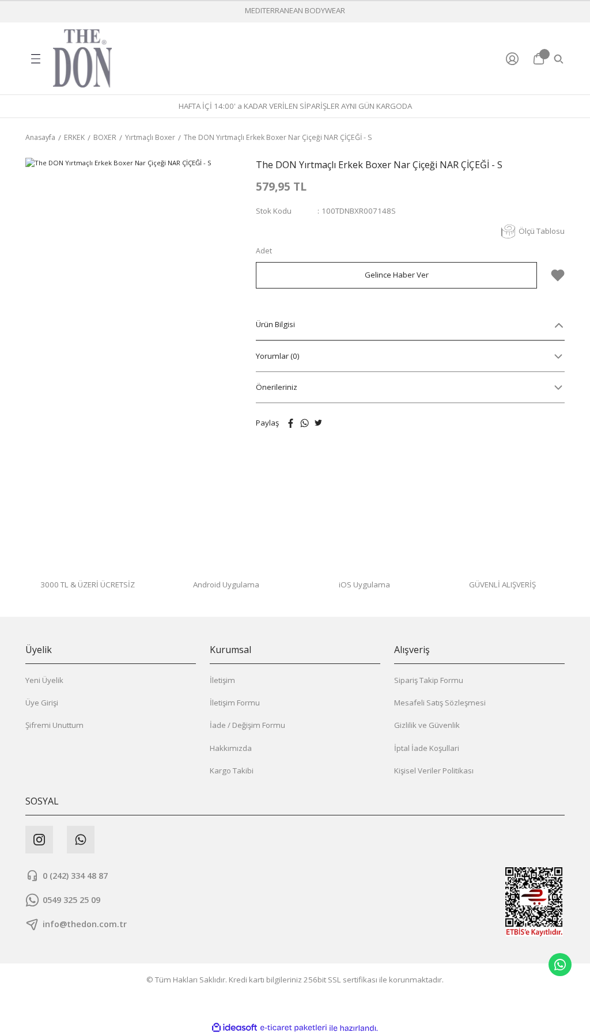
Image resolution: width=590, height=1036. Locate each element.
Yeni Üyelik (44, 680)
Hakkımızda (231, 748)
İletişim (222, 680)
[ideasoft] (234, 1028)
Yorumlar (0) (278, 356)
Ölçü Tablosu (542, 231)
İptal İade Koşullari (426, 748)
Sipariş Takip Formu (428, 680)
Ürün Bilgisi (275, 324)
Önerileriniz (276, 387)
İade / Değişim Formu (247, 725)
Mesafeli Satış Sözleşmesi (440, 702)
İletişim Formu (235, 702)
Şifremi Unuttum (54, 725)
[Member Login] (515, 59)
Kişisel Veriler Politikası (434, 770)
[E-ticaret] (293, 1028)
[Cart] (538, 59)
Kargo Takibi (232, 770)
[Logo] (82, 58)
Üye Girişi (41, 702)
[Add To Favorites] (558, 275)
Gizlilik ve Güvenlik (427, 725)
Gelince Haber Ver (397, 275)
